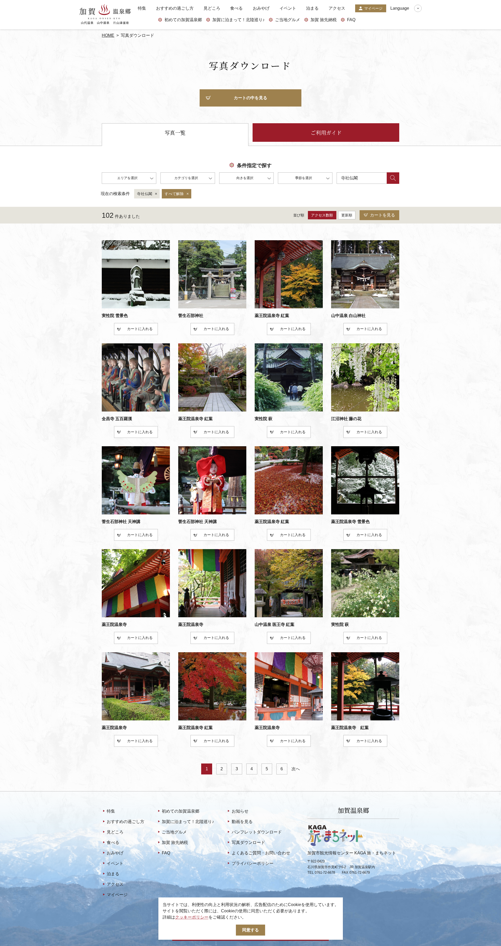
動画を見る (242, 821)
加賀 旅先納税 (324, 19)
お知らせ (240, 811)
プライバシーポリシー (252, 863)
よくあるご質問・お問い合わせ (261, 853)
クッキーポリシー (191, 917)
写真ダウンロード (248, 842)
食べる (236, 8)
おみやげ (261, 8)
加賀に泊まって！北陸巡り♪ (238, 19)
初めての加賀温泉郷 (183, 19)
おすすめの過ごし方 (175, 8)
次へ (295, 769)
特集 (142, 8)
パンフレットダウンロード (257, 832)
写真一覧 (175, 132)
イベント (287, 8)
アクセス (337, 8)
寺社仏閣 (144, 194)
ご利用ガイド (326, 132)
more (106, 310)
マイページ (373, 8)
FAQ (351, 19)
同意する (250, 930)
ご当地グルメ (287, 19)
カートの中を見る (250, 98)
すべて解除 (174, 194)
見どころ (212, 8)
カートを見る (382, 215)
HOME (108, 35)
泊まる (312, 8)
